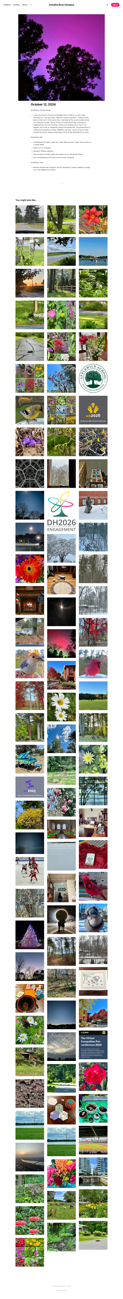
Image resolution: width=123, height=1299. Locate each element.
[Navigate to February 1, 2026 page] (93, 537)
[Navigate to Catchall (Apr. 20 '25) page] (29, 815)
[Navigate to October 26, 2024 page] (93, 1013)
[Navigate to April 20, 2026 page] (61, 410)
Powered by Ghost (61, 1290)
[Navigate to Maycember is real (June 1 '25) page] (93, 791)
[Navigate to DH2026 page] (61, 511)
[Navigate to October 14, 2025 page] (93, 695)
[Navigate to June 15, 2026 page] (61, 315)
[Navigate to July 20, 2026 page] (93, 251)
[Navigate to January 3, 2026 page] (61, 580)
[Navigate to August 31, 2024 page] (29, 1093)
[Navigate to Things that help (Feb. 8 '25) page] (29, 871)
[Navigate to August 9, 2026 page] (93, 219)
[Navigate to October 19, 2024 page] (61, 1015)
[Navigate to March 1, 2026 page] (29, 505)
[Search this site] (107, 4)
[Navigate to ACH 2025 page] (29, 787)
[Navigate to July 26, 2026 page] (61, 251)
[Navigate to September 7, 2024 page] (61, 1078)
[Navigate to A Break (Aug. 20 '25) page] (93, 759)
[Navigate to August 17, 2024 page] (61, 1110)
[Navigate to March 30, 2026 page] (93, 442)
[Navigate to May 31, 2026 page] (29, 346)
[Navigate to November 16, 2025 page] (61, 643)
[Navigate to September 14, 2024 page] (93, 1076)
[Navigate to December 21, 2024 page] (61, 919)
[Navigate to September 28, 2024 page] (61, 1046)
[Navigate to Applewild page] (93, 378)
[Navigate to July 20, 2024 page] (93, 1172)
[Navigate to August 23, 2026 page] (29, 219)
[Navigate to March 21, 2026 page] (29, 473)
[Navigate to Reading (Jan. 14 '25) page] (61, 888)
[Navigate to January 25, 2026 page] (61, 548)
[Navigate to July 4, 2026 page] (61, 283)
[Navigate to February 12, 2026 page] (29, 537)
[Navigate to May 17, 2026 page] (93, 346)
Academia (6, 5)
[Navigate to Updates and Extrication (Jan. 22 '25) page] (93, 886)
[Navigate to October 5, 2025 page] (61, 707)
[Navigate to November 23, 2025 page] (93, 632)
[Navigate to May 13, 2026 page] (29, 378)
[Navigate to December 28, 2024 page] (93, 918)
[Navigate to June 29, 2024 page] (93, 1203)
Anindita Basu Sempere (61, 5)
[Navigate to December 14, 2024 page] (29, 935)
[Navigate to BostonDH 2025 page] (61, 829)
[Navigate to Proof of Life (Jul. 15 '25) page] (61, 770)
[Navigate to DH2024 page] (29, 1125)
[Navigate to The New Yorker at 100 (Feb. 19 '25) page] (93, 854)
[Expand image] (41, 231)
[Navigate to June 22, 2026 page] (29, 315)
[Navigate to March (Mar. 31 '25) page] (29, 843)
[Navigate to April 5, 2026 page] (61, 442)
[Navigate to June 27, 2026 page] (93, 283)
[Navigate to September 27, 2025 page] (29, 727)
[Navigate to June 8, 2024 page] (93, 1235)
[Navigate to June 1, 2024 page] (61, 1237)
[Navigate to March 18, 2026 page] (61, 473)
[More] (31, 4)
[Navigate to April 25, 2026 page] (29, 410)
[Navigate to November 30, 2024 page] (61, 951)
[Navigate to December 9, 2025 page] (61, 611)
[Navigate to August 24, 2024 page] (93, 1108)
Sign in (115, 5)
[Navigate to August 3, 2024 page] (93, 1140)
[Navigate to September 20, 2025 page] (93, 727)
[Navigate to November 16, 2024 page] (93, 981)
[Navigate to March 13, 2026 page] (93, 473)
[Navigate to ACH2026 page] (93, 410)
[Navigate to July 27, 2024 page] (29, 1157)
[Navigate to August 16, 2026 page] (61, 219)
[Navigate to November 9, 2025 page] (29, 664)
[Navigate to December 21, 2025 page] (93, 600)
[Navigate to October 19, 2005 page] (29, 695)
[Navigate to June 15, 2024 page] (29, 1220)
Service (24, 5)
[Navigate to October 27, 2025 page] (61, 675)
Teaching (16, 5)
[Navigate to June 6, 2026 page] (93, 315)
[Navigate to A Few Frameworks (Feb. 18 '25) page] (61, 856)
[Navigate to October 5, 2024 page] (29, 1030)
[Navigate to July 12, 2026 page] (29, 283)
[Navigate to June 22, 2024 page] (61, 1205)
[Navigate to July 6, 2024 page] (29, 1188)
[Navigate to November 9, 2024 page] (61, 983)
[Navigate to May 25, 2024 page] (29, 1252)
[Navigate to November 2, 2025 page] (93, 664)
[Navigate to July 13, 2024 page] (61, 1173)
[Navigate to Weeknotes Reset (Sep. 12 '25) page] (61, 738)
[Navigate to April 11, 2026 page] (29, 442)
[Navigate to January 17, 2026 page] (29, 568)
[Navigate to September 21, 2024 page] (29, 1061)
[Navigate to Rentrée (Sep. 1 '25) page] (29, 759)
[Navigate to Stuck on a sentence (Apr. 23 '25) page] (61, 802)
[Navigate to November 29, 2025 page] (29, 632)
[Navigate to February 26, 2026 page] (93, 505)
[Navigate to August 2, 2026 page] (29, 251)
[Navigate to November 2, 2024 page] (29, 998)
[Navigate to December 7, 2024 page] (93, 949)
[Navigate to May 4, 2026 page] (61, 378)
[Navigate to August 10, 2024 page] (61, 1142)
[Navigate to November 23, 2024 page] (29, 966)
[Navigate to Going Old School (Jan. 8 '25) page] (29, 903)
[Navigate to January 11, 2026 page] (93, 568)
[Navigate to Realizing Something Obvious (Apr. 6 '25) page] (93, 822)
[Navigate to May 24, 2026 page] (61, 346)
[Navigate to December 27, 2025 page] (29, 600)
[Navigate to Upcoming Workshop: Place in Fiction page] (93, 1045)
